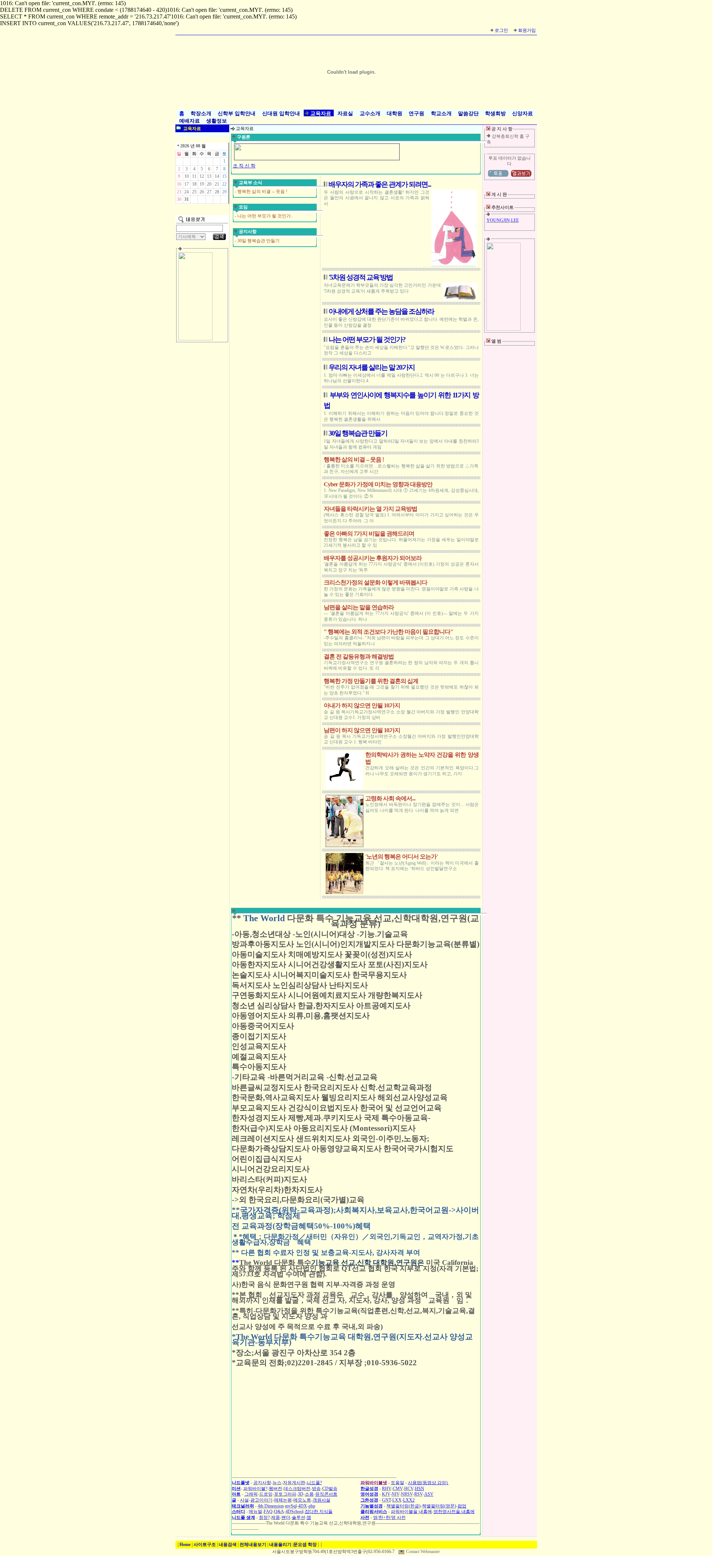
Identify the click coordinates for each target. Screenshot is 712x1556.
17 (186, 184)
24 (186, 191)
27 (209, 191)
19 (202, 184)
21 (217, 184)
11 (194, 176)
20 (209, 184)
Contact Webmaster (423, 1551)
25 (194, 191)
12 (202, 176)
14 (217, 176)
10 (186, 176)
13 (209, 176)
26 (202, 191)
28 (217, 191)
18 (194, 184)
